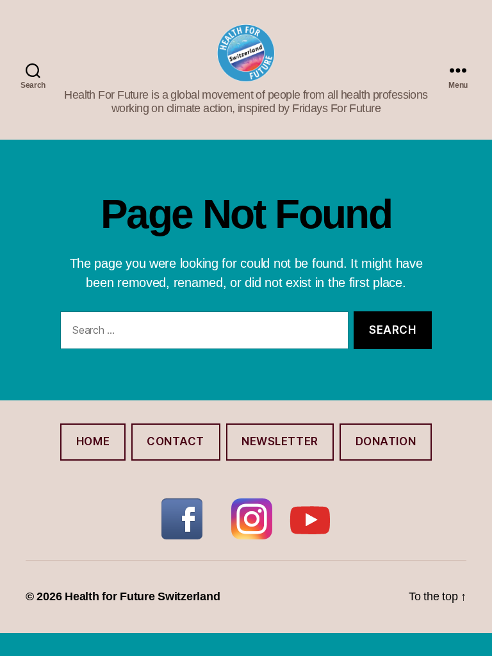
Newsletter (280, 441)
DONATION (386, 441)
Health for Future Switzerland (142, 596)
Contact (175, 441)
